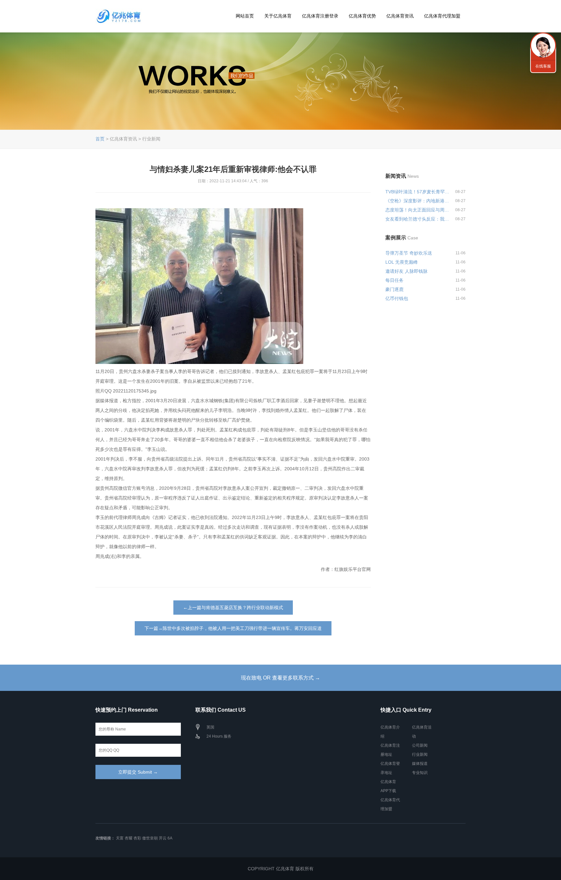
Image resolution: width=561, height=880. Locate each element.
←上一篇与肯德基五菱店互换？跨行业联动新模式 (233, 607)
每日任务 (394, 280)
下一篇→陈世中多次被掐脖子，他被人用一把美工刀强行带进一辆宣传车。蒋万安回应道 (233, 628)
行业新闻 (420, 754)
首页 (100, 138)
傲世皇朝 (150, 838)
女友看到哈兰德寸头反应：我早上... (417, 219)
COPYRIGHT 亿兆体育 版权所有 (281, 868)
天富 (120, 838)
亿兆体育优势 (362, 15)
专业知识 (420, 772)
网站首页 (245, 15)
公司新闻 (420, 745)
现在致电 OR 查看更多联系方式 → (280, 678)
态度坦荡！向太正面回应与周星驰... (417, 209)
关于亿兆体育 (278, 15)
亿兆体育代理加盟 (442, 15)
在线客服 (543, 66)
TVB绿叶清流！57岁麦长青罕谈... (417, 191)
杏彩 (137, 838)
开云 (163, 838)
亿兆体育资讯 (400, 15)
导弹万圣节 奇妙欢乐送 (408, 253)
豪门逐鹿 (394, 289)
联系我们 (543, 45)
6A (170, 838)
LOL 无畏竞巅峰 (401, 262)
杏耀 (128, 838)
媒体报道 (420, 763)
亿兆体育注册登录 (320, 15)
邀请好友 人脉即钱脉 (406, 271)
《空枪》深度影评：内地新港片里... (417, 200)
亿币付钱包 (396, 298)
